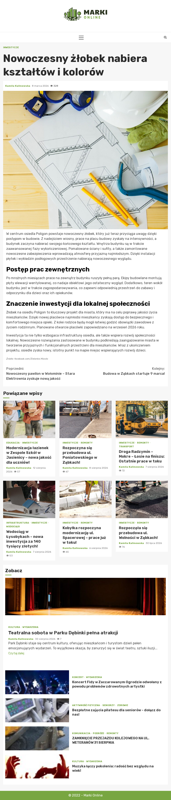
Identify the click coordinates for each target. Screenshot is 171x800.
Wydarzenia (30, 627)
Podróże (98, 733)
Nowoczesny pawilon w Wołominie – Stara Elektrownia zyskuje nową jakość (40, 374)
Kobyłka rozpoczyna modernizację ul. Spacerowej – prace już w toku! (85, 499)
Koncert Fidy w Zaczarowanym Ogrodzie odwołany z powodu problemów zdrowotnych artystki (37, 682)
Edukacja (13, 443)
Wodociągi (13, 526)
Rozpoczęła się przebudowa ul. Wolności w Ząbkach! (142, 499)
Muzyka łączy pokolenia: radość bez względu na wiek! (37, 766)
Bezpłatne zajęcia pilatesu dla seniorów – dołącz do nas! (37, 710)
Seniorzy (108, 705)
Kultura (14, 627)
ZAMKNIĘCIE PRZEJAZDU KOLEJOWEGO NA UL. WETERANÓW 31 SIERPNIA (37, 738)
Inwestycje (11, 47)
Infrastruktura (17, 523)
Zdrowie (122, 705)
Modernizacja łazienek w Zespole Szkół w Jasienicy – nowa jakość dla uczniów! (29, 419)
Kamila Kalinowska (18, 85)
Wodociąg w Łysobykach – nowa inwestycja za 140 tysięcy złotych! (29, 499)
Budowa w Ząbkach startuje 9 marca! (134, 371)
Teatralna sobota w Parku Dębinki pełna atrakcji (85, 596)
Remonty (87, 443)
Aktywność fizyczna (86, 705)
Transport (126, 446)
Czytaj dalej (16, 653)
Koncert (78, 677)
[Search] (165, 37)
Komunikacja (81, 733)
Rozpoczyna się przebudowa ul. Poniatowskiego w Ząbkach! (85, 419)
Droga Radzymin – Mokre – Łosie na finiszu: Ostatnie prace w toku (142, 419)
